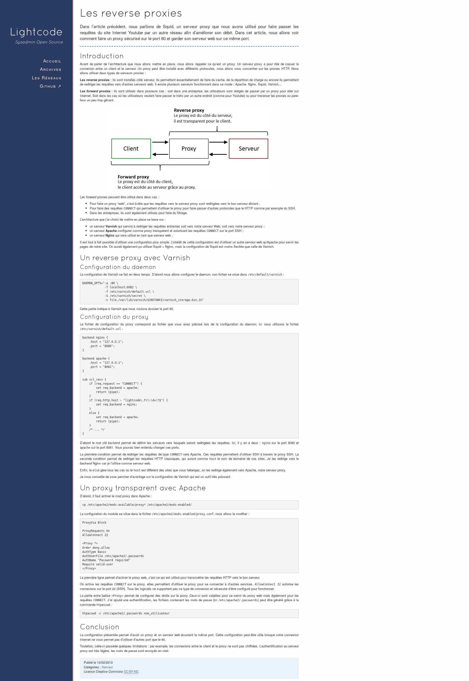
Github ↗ (51, 86)
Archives (51, 69)
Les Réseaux (47, 77)
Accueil (52, 61)
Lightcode (36, 31)
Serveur (107, 667)
